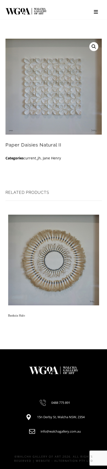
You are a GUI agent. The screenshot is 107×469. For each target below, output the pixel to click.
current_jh (32, 158)
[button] (93, 46)
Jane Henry (52, 158)
